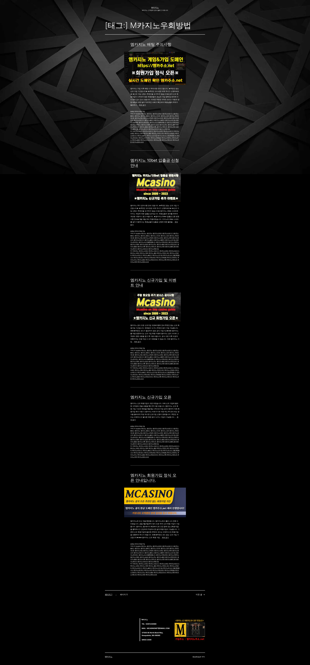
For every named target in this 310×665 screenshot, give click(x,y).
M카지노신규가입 (152, 135)
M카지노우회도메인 (144, 137)
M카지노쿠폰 (141, 574)
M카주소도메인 (158, 131)
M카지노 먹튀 (139, 133)
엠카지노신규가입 (170, 120)
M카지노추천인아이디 (146, 140)
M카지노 (155, 7)
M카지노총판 (136, 140)
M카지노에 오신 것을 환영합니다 (167, 135)
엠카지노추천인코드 (171, 244)
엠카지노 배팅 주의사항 (150, 44)
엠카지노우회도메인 (173, 122)
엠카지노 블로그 (145, 116)
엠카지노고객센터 (148, 118)
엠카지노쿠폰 (172, 127)
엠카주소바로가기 (167, 113)
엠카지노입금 (155, 124)
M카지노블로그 (141, 135)
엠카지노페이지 (143, 129)
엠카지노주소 (163, 124)
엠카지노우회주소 (135, 124)
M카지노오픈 (148, 570)
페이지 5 (124, 594)
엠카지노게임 (139, 118)
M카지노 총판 (147, 133)
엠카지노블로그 (149, 120)
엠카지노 (137, 116)
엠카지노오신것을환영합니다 (158, 122)
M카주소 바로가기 (148, 131)
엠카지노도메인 (158, 118)
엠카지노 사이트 (155, 116)
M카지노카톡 (157, 140)
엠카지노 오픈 (165, 116)
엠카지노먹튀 (168, 118)
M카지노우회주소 (167, 137)
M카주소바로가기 (169, 131)
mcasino (138, 113)
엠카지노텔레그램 (170, 246)
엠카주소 (149, 113)
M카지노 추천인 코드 (158, 133)
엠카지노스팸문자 (159, 120)
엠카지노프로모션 (153, 129)
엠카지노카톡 (152, 127)
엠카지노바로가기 (139, 120)
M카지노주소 (141, 572)
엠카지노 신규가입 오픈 (150, 397)
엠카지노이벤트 (145, 124)
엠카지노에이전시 (144, 122)
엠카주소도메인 (157, 113)
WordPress (196, 657)
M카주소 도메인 (137, 131)
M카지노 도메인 (135, 253)
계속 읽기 (142, 105)
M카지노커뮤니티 (167, 140)
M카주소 (135, 251)
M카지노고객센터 (170, 133)
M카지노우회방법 (156, 137)
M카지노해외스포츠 (138, 142)
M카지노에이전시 (139, 257)
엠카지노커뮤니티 (162, 127)
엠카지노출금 (144, 127)
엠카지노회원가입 (164, 129)
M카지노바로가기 (137, 255)
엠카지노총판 (172, 124)
